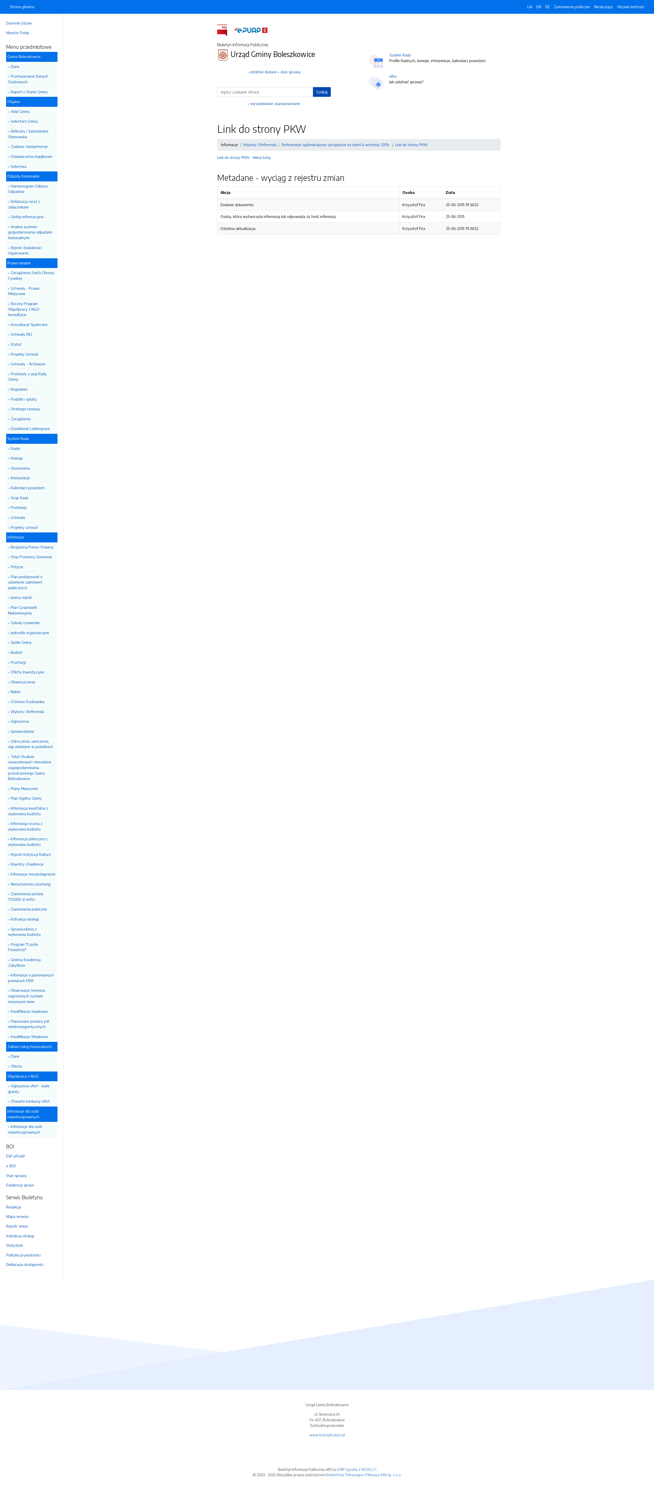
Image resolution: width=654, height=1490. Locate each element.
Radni (15, 448)
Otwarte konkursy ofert (30, 1101)
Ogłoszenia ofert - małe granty (29, 1089)
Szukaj (322, 92)
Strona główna (22, 6)
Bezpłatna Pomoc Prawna (32, 547)
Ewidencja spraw (20, 1185)
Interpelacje (20, 477)
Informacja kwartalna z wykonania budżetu (28, 811)
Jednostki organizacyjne (30, 632)
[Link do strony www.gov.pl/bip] (225, 30)
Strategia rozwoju (25, 408)
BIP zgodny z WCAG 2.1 (358, 1469)
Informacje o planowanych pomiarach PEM (31, 978)
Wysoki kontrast (630, 6)
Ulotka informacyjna (27, 216)
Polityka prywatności (23, 1255)
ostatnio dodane (263, 71)
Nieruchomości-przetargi (31, 884)
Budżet (16, 652)
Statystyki (14, 1245)
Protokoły (19, 507)
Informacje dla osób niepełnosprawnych (25, 1129)
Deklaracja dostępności (24, 1264)
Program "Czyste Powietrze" (23, 947)
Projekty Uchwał (24, 354)
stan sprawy (291, 71)
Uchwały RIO (21, 334)
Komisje (17, 458)
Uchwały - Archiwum (28, 364)
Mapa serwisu (17, 1216)
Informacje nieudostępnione (33, 874)
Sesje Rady (20, 497)
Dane (15, 66)
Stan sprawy (16, 1175)
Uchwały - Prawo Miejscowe (24, 291)
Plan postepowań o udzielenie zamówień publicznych (25, 582)
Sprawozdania (22, 731)
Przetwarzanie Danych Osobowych (28, 79)
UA (529, 6)
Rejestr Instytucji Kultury (31, 854)
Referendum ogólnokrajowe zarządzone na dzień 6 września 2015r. (336, 144)
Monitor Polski (17, 32)
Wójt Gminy (20, 111)
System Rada (400, 55)
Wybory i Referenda (27, 711)
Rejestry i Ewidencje (27, 864)
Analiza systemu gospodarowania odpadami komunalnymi (30, 232)
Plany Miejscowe (24, 788)
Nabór (16, 691)
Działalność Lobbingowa (30, 428)
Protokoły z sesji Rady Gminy (27, 376)
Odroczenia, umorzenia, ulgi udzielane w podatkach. (31, 744)
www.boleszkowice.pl (327, 1435)
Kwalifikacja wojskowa (29, 1011)
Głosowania (20, 468)
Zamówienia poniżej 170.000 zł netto (25, 896)
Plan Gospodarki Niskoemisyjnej (22, 610)
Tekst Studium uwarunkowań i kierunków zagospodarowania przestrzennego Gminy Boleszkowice (29, 767)
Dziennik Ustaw (19, 23)
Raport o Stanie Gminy (29, 91)
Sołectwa (18, 166)
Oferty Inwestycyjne (27, 672)
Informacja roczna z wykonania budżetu (25, 826)
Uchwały (18, 517)
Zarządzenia (21, 418)
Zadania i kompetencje (29, 146)
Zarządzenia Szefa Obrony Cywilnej (31, 275)
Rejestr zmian (17, 1226)
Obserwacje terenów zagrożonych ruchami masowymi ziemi (26, 996)
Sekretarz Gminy (24, 121)
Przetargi (18, 662)
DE (547, 6)
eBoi (392, 76)
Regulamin (19, 389)
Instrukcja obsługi (25, 919)
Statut (16, 344)
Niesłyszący (603, 6)
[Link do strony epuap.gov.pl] (250, 30)
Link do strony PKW (411, 144)
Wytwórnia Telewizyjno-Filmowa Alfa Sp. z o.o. (363, 1474)
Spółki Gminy (21, 642)
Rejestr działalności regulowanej (25, 250)
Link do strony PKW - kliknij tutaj (244, 157)
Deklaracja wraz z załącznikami (24, 204)
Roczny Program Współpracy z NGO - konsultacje (25, 309)
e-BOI (11, 1165)
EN (538, 6)
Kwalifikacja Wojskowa (29, 1036)
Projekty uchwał (24, 527)
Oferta (16, 1066)
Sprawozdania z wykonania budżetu (24, 932)
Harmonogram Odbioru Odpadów (28, 189)
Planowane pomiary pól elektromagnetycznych (28, 1024)
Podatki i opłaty (24, 399)
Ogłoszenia (20, 721)
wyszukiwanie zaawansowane (275, 103)
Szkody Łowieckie (25, 622)
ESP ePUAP (15, 1156)
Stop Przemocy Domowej (31, 556)
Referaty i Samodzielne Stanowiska (28, 134)
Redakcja (13, 1207)
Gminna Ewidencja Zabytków (24, 962)
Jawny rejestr (21, 597)
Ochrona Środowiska (27, 701)
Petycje (17, 566)
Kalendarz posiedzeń (27, 487)
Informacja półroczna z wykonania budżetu (28, 841)
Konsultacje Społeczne (29, 324)
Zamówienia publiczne (29, 909)
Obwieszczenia (23, 682)
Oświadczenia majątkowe (31, 156)
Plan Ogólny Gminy (26, 798)
